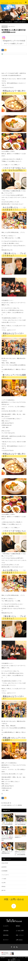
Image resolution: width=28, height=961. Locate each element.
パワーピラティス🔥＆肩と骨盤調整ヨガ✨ (20, 836)
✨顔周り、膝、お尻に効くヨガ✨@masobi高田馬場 (7, 823)
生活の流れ (6, 935)
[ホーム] (2, 20)
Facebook (11, 947)
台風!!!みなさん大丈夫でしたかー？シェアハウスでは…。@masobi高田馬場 (20, 853)
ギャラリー (6, 939)
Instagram (14, 947)
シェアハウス (15, 805)
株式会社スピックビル (15, 960)
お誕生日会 (9, 805)
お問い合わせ (19, 939)
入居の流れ (6, 930)
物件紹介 (18, 926)
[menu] (26, 2)
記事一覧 (10, 21)
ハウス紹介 (4, 878)
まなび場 (3, 882)
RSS (16, 947)
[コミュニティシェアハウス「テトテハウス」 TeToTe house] (14, 921)
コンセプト (6, 926)
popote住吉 (4, 867)
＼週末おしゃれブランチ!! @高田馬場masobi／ (7, 852)
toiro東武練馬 (4, 870)
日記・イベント (20, 935)
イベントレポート (5, 874)
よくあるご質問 (20, 930)
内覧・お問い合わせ (14, 899)
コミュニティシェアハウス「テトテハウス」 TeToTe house (17, 958)
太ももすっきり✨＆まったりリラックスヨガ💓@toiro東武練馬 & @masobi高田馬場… (7, 838)
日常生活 (6, 21)
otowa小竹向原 (5, 863)
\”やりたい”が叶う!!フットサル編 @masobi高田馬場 (20, 823)
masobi (4, 805)
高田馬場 (20, 805)
